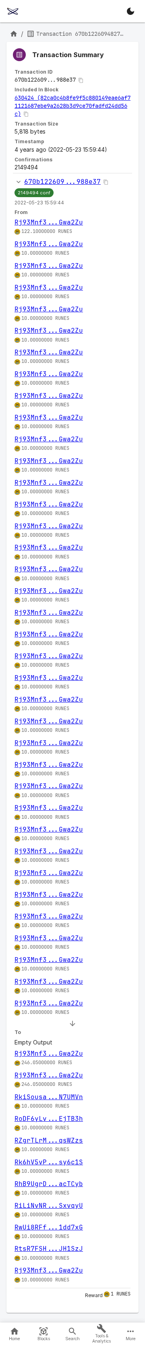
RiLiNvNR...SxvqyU (48, 1205)
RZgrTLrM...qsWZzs (48, 1140)
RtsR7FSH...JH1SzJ (48, 1248)
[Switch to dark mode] (130, 11)
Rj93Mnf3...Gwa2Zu (48, 222)
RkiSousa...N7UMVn (48, 1097)
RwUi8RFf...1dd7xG (48, 1227)
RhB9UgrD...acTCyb (48, 1184)
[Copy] (81, 80)
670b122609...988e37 (62, 181)
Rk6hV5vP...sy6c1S (48, 1162)
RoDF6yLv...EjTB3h (48, 1118)
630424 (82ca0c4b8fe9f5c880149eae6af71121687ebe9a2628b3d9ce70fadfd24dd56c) (72, 105)
